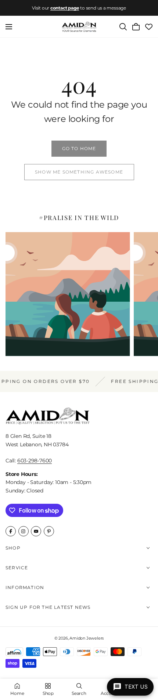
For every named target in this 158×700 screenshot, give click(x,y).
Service (17, 567)
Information (25, 587)
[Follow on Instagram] (23, 531)
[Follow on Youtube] (36, 531)
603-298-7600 (34, 460)
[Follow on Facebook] (11, 531)
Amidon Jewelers (86, 638)
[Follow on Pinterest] (49, 531)
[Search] (123, 26)
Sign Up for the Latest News (48, 607)
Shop (13, 548)
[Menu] (9, 26)
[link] (79, 149)
